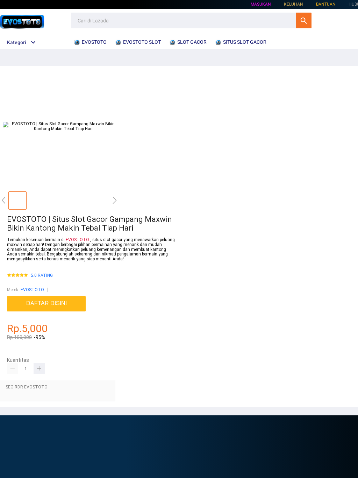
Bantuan (326, 4)
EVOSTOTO (77, 239)
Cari (304, 20)
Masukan (261, 4)
